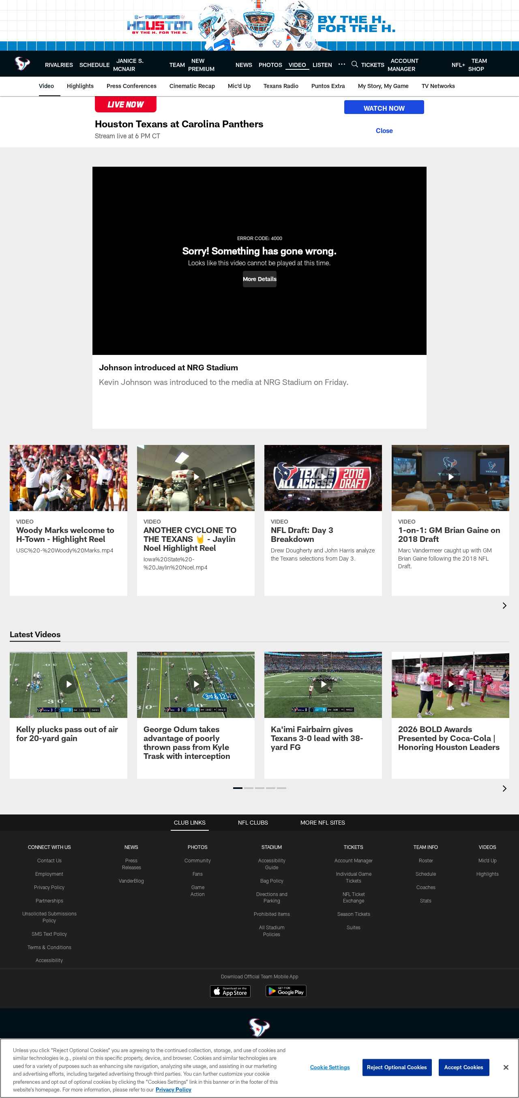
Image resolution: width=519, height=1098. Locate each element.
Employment (49, 874)
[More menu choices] (342, 64)
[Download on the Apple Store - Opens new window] (230, 992)
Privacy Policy (49, 887)
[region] (259, 1068)
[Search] (355, 63)
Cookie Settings (330, 1067)
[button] (260, 279)
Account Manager (354, 860)
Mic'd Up (487, 860)
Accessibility (49, 960)
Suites (353, 927)
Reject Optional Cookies (397, 1067)
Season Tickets (353, 914)
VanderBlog (131, 880)
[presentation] (506, 606)
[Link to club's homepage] (22, 63)
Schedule (426, 874)
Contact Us (49, 860)
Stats (425, 900)
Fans (198, 874)
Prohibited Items (272, 914)
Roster (426, 860)
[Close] (384, 129)
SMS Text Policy (49, 934)
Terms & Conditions (49, 947)
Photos (198, 847)
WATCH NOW (384, 108)
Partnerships (49, 900)
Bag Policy (271, 880)
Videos (487, 847)
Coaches (425, 887)
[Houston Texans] (259, 1029)
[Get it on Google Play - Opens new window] (286, 995)
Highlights (487, 874)
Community (197, 860)
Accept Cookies (464, 1067)
